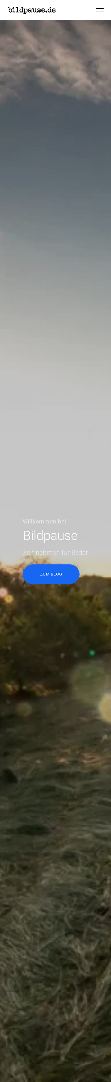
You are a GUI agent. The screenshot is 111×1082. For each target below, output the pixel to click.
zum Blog (51, 574)
